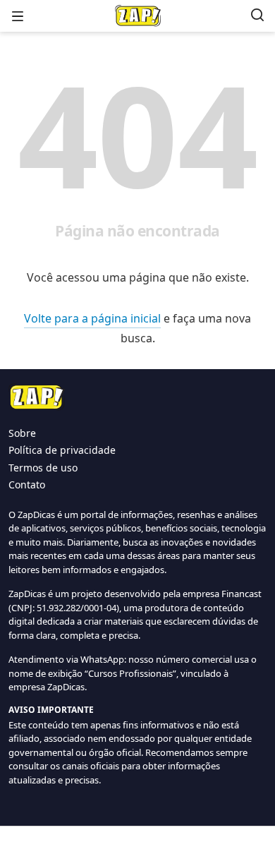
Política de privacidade (62, 450)
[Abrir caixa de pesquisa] (257, 16)
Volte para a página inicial (92, 318)
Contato (26, 484)
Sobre (22, 433)
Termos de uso (43, 467)
